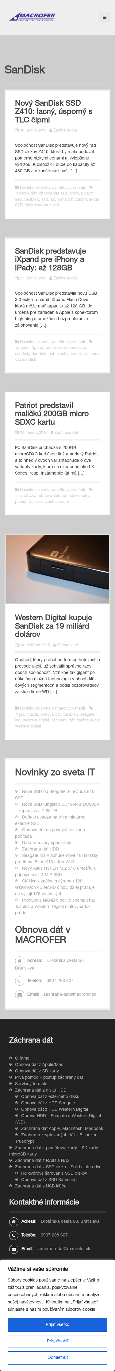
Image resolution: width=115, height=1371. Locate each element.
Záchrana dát (65, 131)
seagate (87, 715)
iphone (22, 348)
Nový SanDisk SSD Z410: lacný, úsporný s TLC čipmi (54, 112)
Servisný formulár (32, 1084)
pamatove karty (75, 496)
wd (18, 721)
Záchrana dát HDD (40, 849)
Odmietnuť (58, 1358)
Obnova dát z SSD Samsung (49, 1180)
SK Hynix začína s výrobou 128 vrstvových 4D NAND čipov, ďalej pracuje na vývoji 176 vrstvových (55, 887)
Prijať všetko (57, 1325)
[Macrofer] (32, 17)
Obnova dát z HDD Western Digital (54, 1110)
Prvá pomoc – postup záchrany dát (49, 1078)
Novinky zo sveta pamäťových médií (52, 188)
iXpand (37, 348)
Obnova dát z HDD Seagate (48, 1103)
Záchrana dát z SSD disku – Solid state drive (58, 1167)
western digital (36, 721)
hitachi (32, 715)
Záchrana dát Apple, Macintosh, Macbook (62, 1129)
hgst (20, 715)
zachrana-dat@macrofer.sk (70, 995)
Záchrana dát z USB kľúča (41, 1186)
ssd (44, 200)
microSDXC (26, 496)
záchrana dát (62, 200)
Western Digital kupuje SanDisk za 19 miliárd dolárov (53, 627)
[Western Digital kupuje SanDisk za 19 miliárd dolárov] (57, 569)
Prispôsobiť (57, 1341)
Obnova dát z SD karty (37, 1071)
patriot (20, 502)
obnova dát (26, 194)
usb (52, 354)
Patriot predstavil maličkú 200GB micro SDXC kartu (52, 414)
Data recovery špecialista (46, 843)
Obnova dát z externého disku (50, 1097)
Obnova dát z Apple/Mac (39, 1065)
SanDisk (31, 200)
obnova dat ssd (53, 194)
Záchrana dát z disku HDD (41, 1091)
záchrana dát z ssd (42, 206)
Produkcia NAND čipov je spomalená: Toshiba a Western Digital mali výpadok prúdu (55, 907)
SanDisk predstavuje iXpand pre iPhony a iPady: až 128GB (50, 260)
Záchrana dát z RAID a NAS (42, 1161)
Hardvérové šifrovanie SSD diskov (54, 1174)
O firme (22, 1059)
